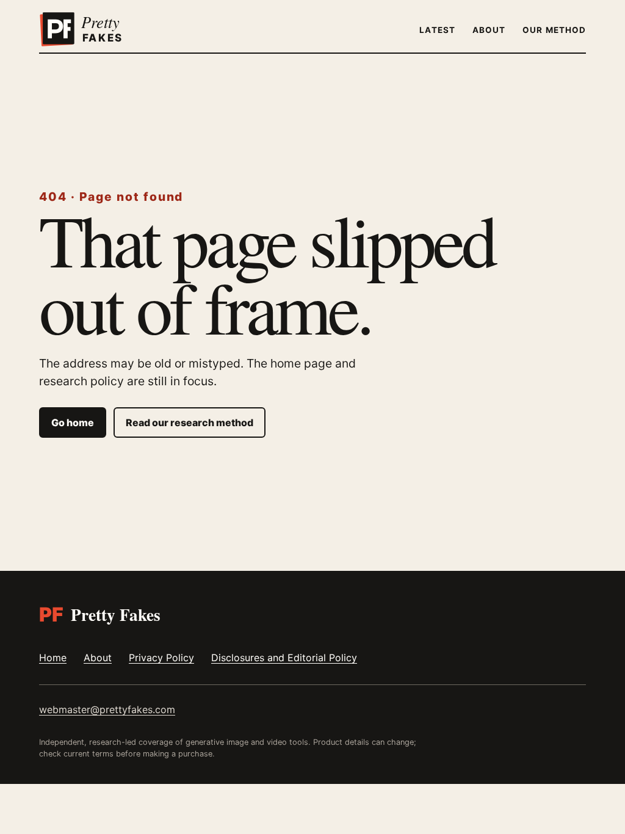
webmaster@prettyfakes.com (107, 709)
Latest (437, 30)
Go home (72, 422)
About (488, 30)
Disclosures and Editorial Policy (284, 657)
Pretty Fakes (100, 614)
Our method (554, 30)
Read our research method (189, 422)
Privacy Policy (161, 657)
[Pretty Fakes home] (97, 29)
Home (53, 657)
